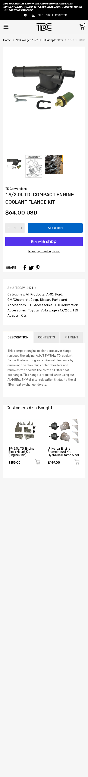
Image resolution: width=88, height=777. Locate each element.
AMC (49, 294)
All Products (34, 294)
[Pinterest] (37, 267)
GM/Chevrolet (18, 300)
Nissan (44, 300)
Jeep (34, 300)
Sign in (50, 15)
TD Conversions (16, 189)
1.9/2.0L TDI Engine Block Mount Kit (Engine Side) (21, 452)
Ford (58, 294)
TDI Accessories (40, 305)
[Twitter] (31, 267)
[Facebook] (24, 267)
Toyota (33, 310)
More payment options (44, 251)
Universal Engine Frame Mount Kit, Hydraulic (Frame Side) (63, 452)
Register (61, 15)
